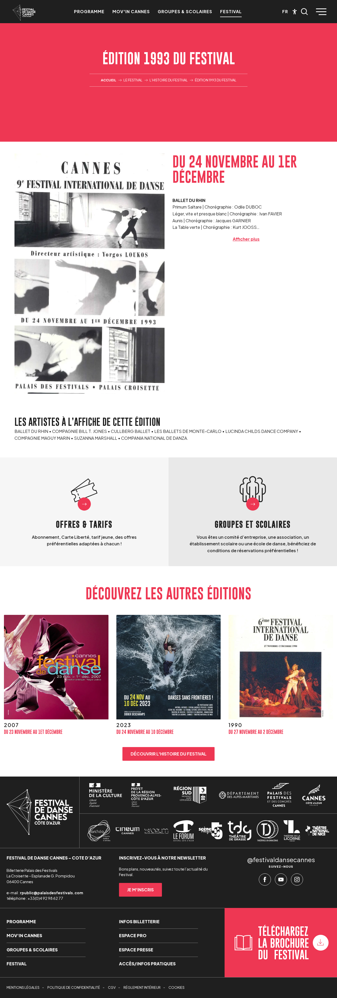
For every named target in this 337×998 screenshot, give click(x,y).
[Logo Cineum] (127, 830)
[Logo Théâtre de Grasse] (239, 831)
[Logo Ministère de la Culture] (105, 795)
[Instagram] (297, 881)
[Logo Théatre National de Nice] (317, 831)
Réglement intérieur (142, 987)
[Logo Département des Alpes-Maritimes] (239, 795)
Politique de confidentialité (73, 987)
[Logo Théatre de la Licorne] (292, 830)
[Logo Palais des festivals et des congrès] (279, 795)
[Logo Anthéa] (98, 830)
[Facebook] (265, 881)
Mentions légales (23, 987)
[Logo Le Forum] (184, 830)
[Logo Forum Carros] (156, 831)
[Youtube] (281, 881)
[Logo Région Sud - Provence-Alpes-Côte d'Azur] (190, 795)
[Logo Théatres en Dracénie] (267, 830)
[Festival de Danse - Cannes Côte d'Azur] (24, 13)
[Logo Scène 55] (210, 830)
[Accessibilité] (294, 11)
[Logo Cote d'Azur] (313, 795)
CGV (112, 987)
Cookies (176, 987)
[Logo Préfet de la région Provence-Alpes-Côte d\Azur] (146, 795)
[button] (304, 11)
